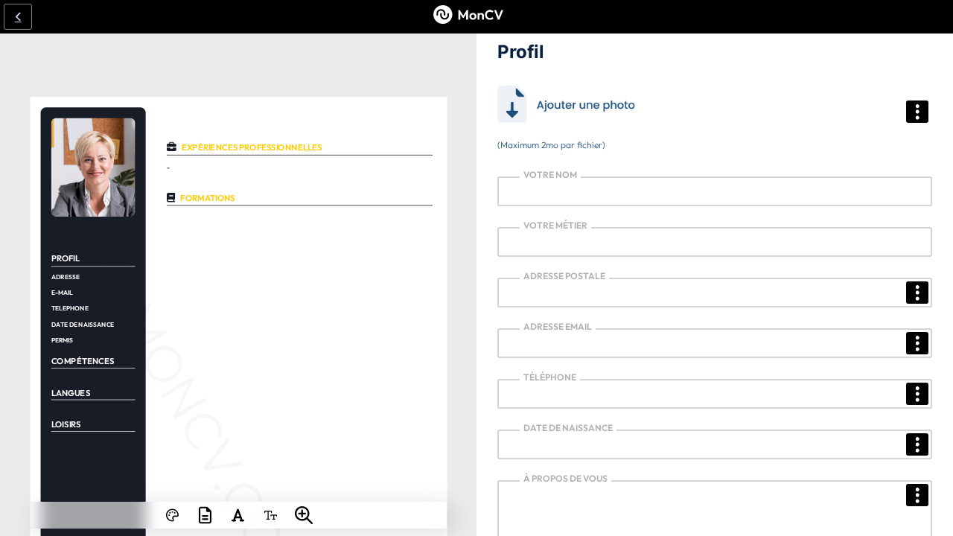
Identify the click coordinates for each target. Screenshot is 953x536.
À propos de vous (565, 478)
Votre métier (555, 225)
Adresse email (557, 326)
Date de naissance (568, 427)
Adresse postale (564, 275)
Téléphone (549, 377)
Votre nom (550, 174)
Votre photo (533, 92)
